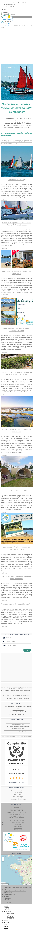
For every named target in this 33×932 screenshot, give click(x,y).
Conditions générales (18, 798)
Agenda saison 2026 (16, 62)
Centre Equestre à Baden (18, 822)
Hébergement (8, 37)
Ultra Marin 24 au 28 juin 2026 (11, 67)
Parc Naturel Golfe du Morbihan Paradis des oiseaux (16, 76)
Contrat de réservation (18, 796)
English (12, 14)
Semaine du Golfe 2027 (24, 67)
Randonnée (7, 48)
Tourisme (7, 46)
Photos (5, 51)
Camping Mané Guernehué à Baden (18, 820)
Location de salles (18, 826)
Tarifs (8, 909)
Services (6, 920)
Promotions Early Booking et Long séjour (16, 604)
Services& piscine (6, 42)
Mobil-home (10, 919)
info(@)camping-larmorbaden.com (16, 814)
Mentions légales (18, 829)
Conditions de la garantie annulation (18, 799)
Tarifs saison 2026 (18, 792)
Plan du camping (18, 794)
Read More (4, 200)
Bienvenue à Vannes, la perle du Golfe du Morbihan (16, 71)
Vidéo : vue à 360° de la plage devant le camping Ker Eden (17, 85)
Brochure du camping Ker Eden (18, 790)
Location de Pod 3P (8, 39)
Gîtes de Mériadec (18, 828)
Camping (7, 32)
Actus (6, 55)
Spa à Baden (18, 824)
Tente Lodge (10, 917)
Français (5, 14)
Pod (11, 81)
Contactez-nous (11, 62)
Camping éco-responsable (22, 34)
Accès (5, 62)
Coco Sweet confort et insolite (16, 490)
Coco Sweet (7, 81)
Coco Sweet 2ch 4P (18, 39)
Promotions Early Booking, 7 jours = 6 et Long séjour (16, 58)
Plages (20, 48)
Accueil (6, 28)
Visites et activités (14, 48)
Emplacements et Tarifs (9, 34)
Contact (7, 60)
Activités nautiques (27, 48)
